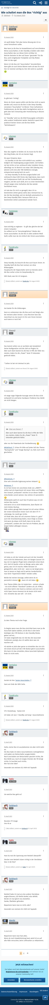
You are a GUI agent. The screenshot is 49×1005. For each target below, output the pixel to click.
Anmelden (11, 980)
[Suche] (34, 3)
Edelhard (7, 16)
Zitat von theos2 (15, 429)
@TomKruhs (8, 479)
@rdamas (7, 486)
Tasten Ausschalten (22, 680)
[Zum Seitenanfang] (45, 998)
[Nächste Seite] (27, 953)
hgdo (24, 867)
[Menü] (46, 3)
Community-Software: (24, 999)
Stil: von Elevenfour (24, 1001)
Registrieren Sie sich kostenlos (17, 972)
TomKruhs (26, 281)
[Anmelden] (40, 3)
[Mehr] (43, 37)
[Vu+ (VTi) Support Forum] (6, 2)
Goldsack (25, 828)
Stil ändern (44, 991)
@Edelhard (8, 448)
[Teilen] (46, 20)
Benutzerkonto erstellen (32, 980)
